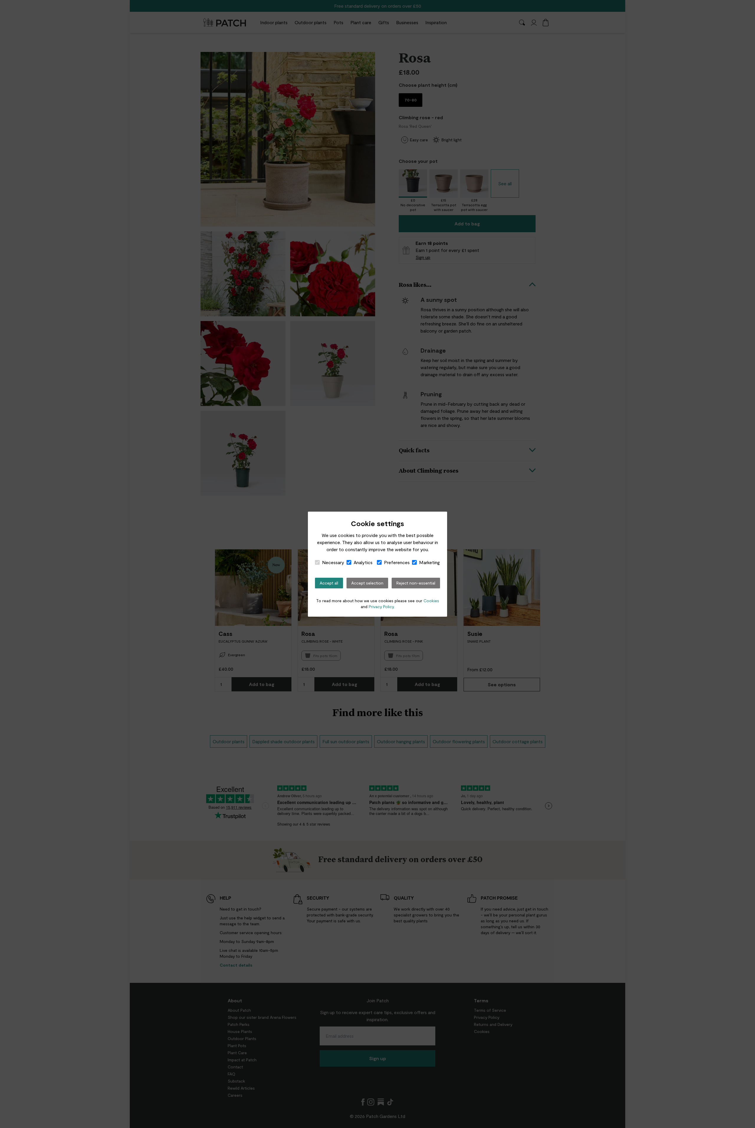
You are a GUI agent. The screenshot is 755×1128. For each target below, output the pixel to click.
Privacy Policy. (382, 606)
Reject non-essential (415, 582)
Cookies (431, 600)
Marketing (429, 562)
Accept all (329, 582)
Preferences (397, 562)
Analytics (363, 562)
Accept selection (367, 582)
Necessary (333, 562)
